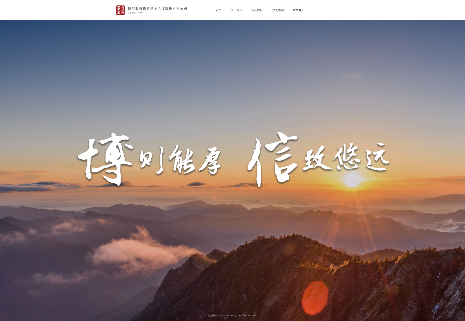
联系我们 (298, 10)
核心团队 (257, 10)
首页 (219, 10)
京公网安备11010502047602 (221, 315)
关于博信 (236, 10)
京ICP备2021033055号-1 (246, 315)
